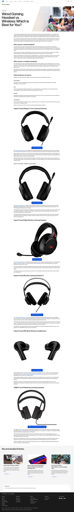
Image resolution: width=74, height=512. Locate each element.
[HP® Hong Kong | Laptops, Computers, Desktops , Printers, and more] (3, 1)
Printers (15, 1)
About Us (3, 496)
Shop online (17, 498)
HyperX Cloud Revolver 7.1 (37, 314)
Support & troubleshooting (34, 499)
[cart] (68, 1)
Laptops (7, 1)
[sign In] (71, 1)
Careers (3, 499)
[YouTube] (64, 498)
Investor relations (4, 500)
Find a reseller (18, 500)
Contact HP (3, 498)
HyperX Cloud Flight (37, 259)
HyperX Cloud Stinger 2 (37, 147)
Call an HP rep (18, 499)
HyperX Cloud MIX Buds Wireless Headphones (32, 374)
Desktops (11, 1)
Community (32, 500)
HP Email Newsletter (5, 505)
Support (32, 1)
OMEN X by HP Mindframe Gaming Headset (37, 426)
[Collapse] (69, 486)
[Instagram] (63, 498)
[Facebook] (59, 498)
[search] (66, 1)
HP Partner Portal (47, 498)
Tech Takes (3, 504)
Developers (46, 499)
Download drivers (32, 498)
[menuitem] (7, 1)
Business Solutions (26, 1)
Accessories (20, 1)
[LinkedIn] (61, 498)
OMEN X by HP (18, 429)
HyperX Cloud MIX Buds (37, 370)
